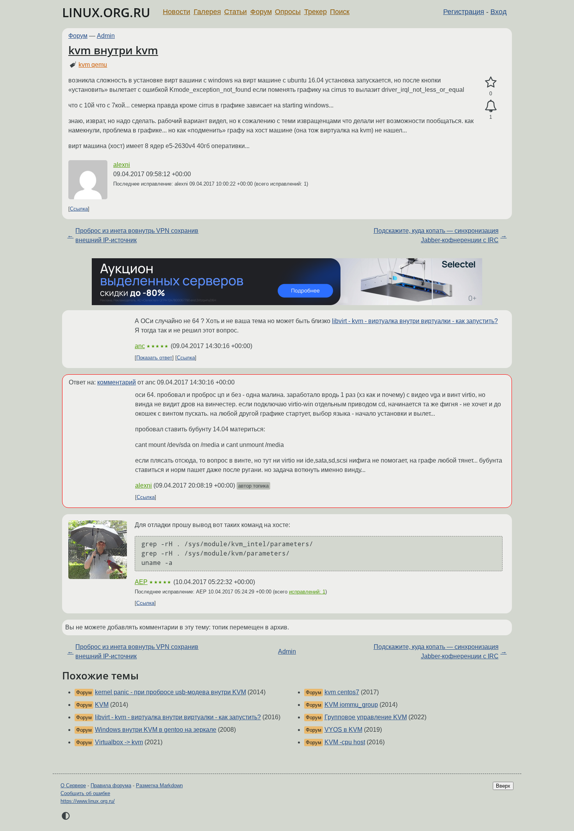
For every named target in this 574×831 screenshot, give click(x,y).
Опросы (288, 12)
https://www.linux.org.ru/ (88, 801)
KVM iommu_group (351, 704)
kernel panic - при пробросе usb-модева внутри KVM (170, 692)
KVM (102, 704)
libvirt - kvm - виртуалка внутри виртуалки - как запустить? (415, 321)
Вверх (503, 786)
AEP (141, 582)
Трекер (315, 12)
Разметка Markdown (159, 785)
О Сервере (73, 785)
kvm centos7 (341, 692)
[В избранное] (490, 82)
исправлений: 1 (307, 592)
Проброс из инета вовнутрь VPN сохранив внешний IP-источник (136, 235)
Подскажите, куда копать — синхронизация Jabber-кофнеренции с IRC (436, 235)
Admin (106, 35)
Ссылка (79, 209)
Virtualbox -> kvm (119, 742)
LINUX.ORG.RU (106, 12)
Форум (261, 12)
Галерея (207, 12)
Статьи (235, 12)
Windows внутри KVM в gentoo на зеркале (155, 729)
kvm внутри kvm (113, 50)
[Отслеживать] (490, 106)
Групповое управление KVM (365, 717)
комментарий (116, 382)
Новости (176, 12)
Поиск (339, 12)
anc (140, 346)
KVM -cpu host (344, 742)
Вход (498, 12)
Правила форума (111, 785)
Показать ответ (154, 358)
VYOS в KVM (343, 729)
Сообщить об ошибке (85, 793)
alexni (121, 164)
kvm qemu (92, 64)
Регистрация (463, 12)
